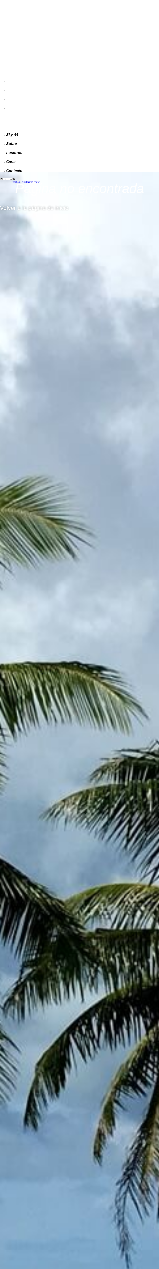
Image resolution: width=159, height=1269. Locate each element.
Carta (9, 99)
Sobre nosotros (13, 90)
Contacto (10, 108)
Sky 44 (9, 81)
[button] (16, 121)
